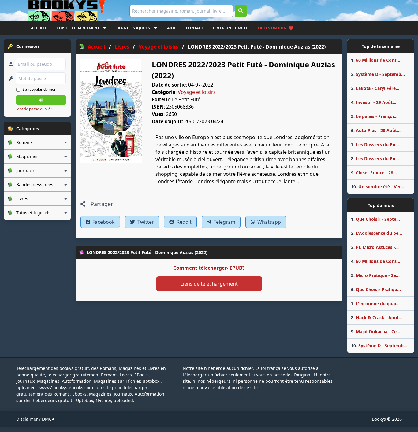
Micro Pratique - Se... (375, 275)
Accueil (39, 28)
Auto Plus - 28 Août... (376, 130)
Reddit (183, 222)
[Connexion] (41, 100)
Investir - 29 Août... (373, 102)
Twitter (145, 222)
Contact (194, 28)
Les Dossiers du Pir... (375, 144)
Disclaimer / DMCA (35, 419)
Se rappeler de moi (39, 89)
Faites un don (272, 28)
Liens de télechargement (209, 283)
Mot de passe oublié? (34, 109)
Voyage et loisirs (197, 92)
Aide (171, 28)
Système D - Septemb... (378, 74)
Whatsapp (268, 222)
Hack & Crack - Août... (376, 317)
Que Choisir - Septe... (375, 219)
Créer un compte (230, 28)
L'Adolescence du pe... (376, 233)
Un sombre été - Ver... (377, 187)
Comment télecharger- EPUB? (209, 267)
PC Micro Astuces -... (375, 247)
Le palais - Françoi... (374, 116)
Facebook (103, 222)
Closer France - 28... (374, 172)
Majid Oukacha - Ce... (375, 331)
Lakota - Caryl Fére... (375, 88)
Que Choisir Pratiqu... (376, 289)
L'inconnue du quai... (375, 303)
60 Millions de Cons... (375, 60)
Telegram (223, 222)
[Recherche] (241, 11)
